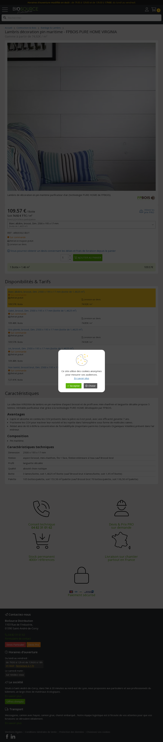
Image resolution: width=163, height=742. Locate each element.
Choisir (92, 385)
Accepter (74, 385)
